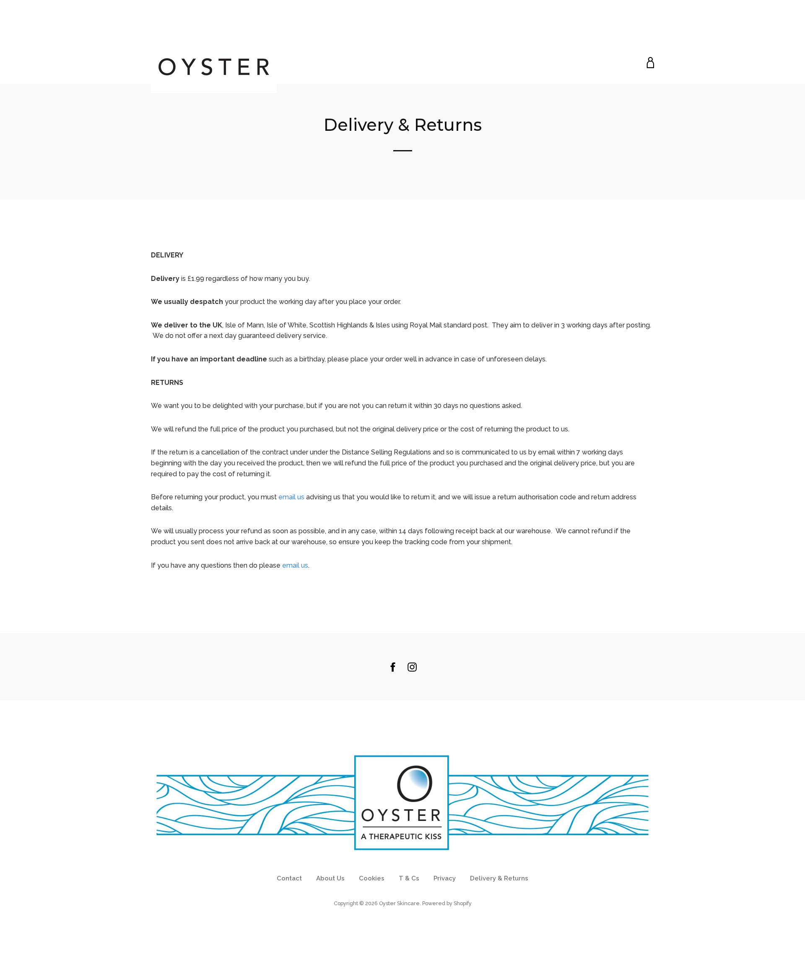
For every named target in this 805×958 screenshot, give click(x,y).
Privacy (445, 878)
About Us (330, 878)
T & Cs (409, 878)
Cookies (371, 878)
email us (291, 497)
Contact (289, 878)
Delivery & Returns (499, 878)
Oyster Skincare (399, 903)
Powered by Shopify (447, 903)
